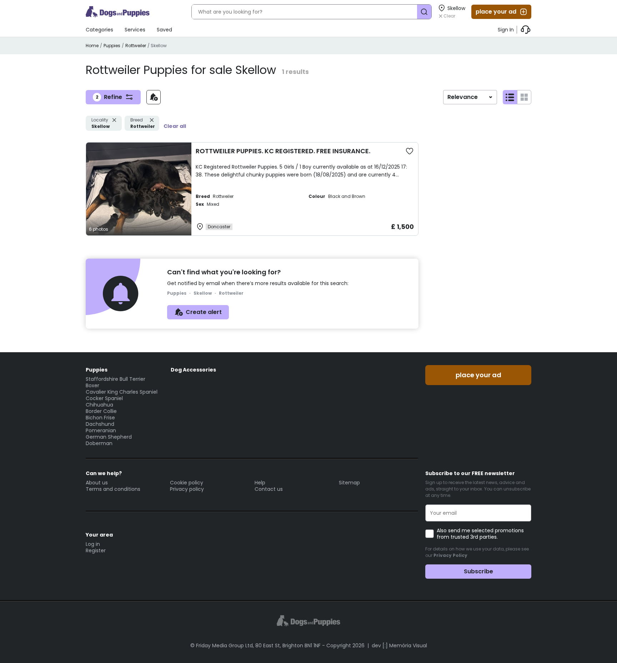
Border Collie (101, 411)
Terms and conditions (113, 489)
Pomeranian (101, 430)
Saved (164, 29)
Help (260, 482)
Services (135, 29)
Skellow (100, 123)
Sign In (506, 29)
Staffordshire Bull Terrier (115, 379)
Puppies (112, 46)
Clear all (175, 126)
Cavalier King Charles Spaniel (121, 392)
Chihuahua (99, 405)
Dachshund (100, 424)
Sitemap (349, 482)
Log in (93, 544)
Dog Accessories (193, 370)
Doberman (99, 443)
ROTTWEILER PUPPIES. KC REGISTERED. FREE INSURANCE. (283, 150)
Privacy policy (187, 489)
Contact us (269, 489)
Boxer (92, 385)
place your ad (496, 12)
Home (92, 46)
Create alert (204, 312)
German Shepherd (109, 437)
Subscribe (478, 571)
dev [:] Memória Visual (399, 645)
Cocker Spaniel (104, 398)
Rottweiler (135, 46)
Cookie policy (186, 482)
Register (96, 550)
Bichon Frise (100, 417)
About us (97, 482)
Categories (99, 29)
